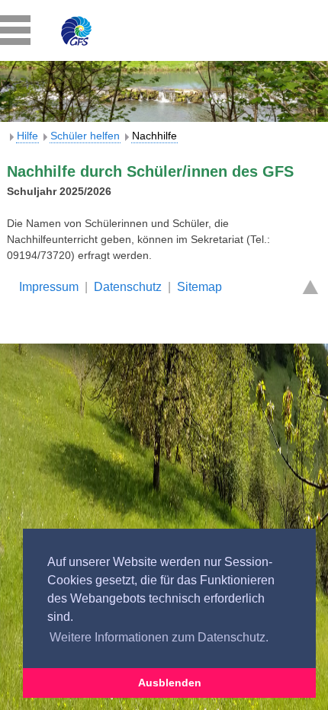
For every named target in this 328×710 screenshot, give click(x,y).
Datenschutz (128, 286)
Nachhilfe (154, 136)
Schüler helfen (85, 136)
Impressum (49, 286)
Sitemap (199, 286)
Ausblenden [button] (169, 682)
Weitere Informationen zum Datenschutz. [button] (159, 637)
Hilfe (27, 136)
